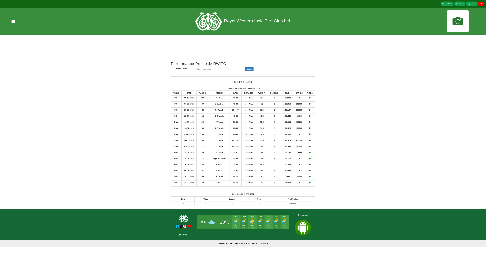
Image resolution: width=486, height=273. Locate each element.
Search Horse (181, 68)
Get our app (303, 215)
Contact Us (182, 235)
